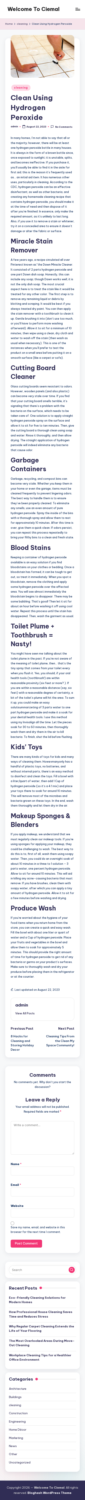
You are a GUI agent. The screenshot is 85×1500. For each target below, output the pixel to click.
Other (13, 1454)
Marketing (16, 1438)
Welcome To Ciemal (33, 9)
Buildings (15, 1397)
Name (16, 1164)
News (13, 1446)
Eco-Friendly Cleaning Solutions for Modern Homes (37, 1300)
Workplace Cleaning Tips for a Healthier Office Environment (40, 1357)
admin (21, 1005)
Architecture (17, 1389)
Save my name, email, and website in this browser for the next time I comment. (38, 1230)
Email (16, 1185)
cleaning (21, 87)
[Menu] (77, 9)
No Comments (63, 126)
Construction (18, 1413)
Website (17, 1206)
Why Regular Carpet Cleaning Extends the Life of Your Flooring (41, 1328)
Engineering (17, 1421)
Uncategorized (20, 1462)
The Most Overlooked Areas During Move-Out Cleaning (42, 1343)
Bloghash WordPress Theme (49, 1493)
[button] (25, 1013)
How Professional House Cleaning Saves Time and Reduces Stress (40, 1314)
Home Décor (17, 1430)
